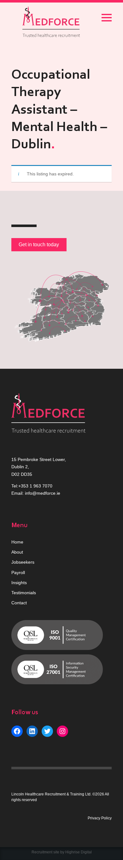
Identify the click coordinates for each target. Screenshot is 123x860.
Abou (16, 552)
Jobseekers (22, 562)
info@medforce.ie (42, 493)
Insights (19, 582)
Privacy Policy (100, 818)
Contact (19, 602)
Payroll (18, 572)
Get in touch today (39, 244)
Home (17, 541)
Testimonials (23, 592)
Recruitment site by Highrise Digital (62, 852)
